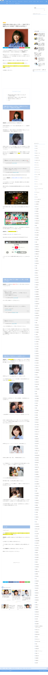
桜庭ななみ (37, 450)
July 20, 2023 (15, 297)
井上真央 (37, 232)
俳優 (7, 1)
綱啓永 (37, 569)
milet (36, 150)
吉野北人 (37, 301)
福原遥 (37, 552)
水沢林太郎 (37, 476)
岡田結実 (37, 360)
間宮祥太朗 (37, 634)
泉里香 (37, 488)
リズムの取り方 (38, 199)
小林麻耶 (37, 332)
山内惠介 (37, 348)
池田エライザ (38, 486)
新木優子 (37, 400)
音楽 (36, 643)
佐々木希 (37, 256)
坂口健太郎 (37, 310)
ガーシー (37, 176)
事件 (36, 225)
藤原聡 (37, 595)
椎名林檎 (37, 457)
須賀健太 (37, 646)
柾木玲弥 (37, 443)
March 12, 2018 (16, 172)
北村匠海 (37, 282)
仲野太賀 (37, 246)
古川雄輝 (37, 289)
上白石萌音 (37, 201)
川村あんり (37, 365)
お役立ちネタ (38, 160)
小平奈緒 (37, 329)
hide (19, 91)
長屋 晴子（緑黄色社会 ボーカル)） (39, 627)
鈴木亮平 (37, 616)
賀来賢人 (37, 609)
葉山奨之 (37, 588)
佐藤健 (37, 258)
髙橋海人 (37, 660)
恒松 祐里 (37, 384)
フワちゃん (37, 192)
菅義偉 (37, 583)
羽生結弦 (37, 576)
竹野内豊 (37, 566)
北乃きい (37, 275)
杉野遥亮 (37, 419)
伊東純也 (37, 249)
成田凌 (37, 386)
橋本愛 (37, 469)
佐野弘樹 (37, 263)
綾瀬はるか (37, 571)
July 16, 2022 (14, 323)
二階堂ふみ (37, 230)
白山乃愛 (37, 533)
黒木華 (37, 662)
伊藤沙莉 (4, 22)
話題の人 (37, 604)
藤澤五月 (37, 597)
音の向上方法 (38, 641)
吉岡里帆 (37, 294)
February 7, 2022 (15, 312)
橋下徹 (37, 464)
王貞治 (37, 519)
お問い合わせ (17, 3)
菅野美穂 (37, 585)
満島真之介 (37, 507)
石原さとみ (37, 545)
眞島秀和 (37, 538)
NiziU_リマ (37, 155)
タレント (41, 1)
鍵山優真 (37, 623)
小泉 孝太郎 (38, 339)
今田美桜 (37, 239)
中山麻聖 (37, 208)
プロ (36, 194)
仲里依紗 (37, 244)
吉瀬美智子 (37, 296)
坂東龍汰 (37, 313)
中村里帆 (37, 218)
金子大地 (37, 614)
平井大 (37, 374)
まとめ (9, 100)
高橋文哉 (37, 655)
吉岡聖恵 (37, 291)
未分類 (37, 412)
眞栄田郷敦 (37, 540)
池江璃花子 (37, 483)
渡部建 (37, 505)
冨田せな (37, 270)
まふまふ (37, 162)
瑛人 (36, 521)
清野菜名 (37, 500)
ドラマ (37, 186)
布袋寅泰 (37, 372)
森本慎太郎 (37, 455)
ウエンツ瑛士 (38, 174)
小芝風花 (37, 341)
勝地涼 (37, 272)
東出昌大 (37, 422)
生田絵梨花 (37, 526)
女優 (10, 1)
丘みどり (37, 206)
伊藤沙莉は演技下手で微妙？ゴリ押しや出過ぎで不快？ (17, 97)
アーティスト (14, 1)
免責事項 (10, 670)
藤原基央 (37, 592)
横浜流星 (37, 462)
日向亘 (37, 403)
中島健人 (37, 211)
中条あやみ (37, 220)
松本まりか (37, 431)
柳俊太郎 (37, 438)
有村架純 (37, 410)
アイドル (30, 1)
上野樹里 (37, 204)
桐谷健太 (37, 448)
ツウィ (37, 181)
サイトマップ (11, 3)
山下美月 (37, 346)
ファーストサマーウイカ (39, 189)
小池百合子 (37, 336)
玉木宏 (37, 514)
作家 (36, 265)
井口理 (37, 237)
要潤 (36, 602)
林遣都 (37, 436)
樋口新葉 (37, 460)
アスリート (26, 1)
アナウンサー (20, 1)
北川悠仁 (37, 277)
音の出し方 (37, 639)
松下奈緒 (37, 424)
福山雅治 (37, 557)
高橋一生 (37, 653)
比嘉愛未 (37, 474)
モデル (35, 1)
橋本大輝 (37, 467)
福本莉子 (37, 559)
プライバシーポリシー (5, 670)
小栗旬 (37, 334)
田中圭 (37, 531)
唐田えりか (37, 308)
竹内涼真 (37, 564)
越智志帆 (37, 611)
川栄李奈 (37, 367)
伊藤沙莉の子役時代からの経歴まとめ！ (14, 98)
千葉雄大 (37, 284)
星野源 (37, 405)
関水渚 (37, 636)
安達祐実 (37, 327)
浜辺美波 (37, 493)
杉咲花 (37, 417)
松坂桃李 (37, 429)
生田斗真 (37, 524)
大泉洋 (37, 320)
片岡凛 (37, 512)
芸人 (38, 1)
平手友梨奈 (37, 377)
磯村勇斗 (37, 550)
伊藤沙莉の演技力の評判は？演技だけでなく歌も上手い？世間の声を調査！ (17, 95)
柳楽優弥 (37, 441)
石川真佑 (37, 547)
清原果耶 (37, 495)
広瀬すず (37, 379)
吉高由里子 (37, 303)
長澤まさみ (37, 629)
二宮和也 (37, 227)
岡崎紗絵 (37, 358)
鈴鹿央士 (37, 621)
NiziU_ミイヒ (38, 153)
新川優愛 (37, 398)
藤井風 (37, 590)
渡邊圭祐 (37, 502)
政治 (7, 3)
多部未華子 (37, 315)
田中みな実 (37, 528)
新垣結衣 (37, 396)
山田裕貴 (37, 355)
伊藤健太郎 (37, 251)
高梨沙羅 (37, 648)
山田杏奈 (37, 353)
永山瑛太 (37, 481)
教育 (36, 393)
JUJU (37, 148)
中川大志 (37, 213)
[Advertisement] (16, 12)
